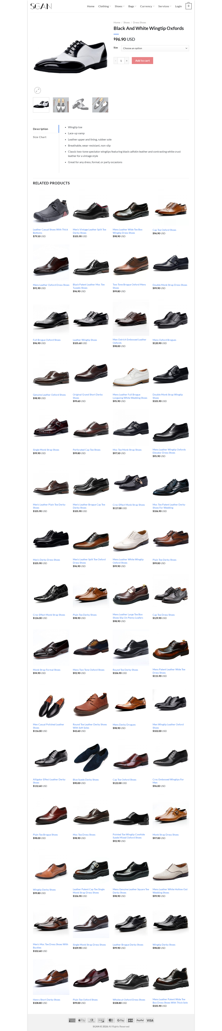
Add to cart (142, 60)
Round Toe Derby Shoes (125, 669)
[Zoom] (37, 90)
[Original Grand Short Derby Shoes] (91, 372)
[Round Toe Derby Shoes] (131, 647)
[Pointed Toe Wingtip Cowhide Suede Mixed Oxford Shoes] (131, 812)
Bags (131, 6)
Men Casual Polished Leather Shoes (48, 726)
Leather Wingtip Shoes (85, 339)
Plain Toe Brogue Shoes (45, 834)
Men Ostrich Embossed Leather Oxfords (129, 341)
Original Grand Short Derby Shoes (88, 396)
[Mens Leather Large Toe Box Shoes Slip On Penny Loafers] (131, 592)
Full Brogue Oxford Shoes (47, 339)
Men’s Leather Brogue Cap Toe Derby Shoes (89, 506)
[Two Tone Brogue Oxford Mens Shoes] (131, 262)
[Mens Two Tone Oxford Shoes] (91, 647)
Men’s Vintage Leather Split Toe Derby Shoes (89, 231)
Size (116, 48)
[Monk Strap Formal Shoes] (51, 647)
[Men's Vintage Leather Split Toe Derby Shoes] (91, 207)
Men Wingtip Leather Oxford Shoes (168, 726)
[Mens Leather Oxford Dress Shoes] (51, 262)
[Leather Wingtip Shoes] (91, 317)
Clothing (103, 6)
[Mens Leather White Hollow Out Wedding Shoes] (171, 867)
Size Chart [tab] (39, 137)
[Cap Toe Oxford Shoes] (171, 207)
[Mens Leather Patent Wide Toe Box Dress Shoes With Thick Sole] (171, 977)
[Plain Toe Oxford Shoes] (91, 977)
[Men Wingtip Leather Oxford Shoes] (171, 702)
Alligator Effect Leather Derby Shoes (49, 781)
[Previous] (39, 57)
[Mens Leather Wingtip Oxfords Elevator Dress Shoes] (171, 427)
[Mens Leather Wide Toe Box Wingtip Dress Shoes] (131, 207)
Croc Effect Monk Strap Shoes (129, 504)
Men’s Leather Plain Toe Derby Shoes (49, 506)
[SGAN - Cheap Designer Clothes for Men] (41, 6)
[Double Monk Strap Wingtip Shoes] (171, 372)
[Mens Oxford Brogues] (171, 317)
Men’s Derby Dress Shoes (46, 559)
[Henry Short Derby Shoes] (51, 977)
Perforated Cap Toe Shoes (86, 449)
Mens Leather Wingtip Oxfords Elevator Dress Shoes (169, 451)
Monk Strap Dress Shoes (166, 834)
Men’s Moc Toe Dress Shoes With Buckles (50, 946)
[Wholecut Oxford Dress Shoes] (131, 977)
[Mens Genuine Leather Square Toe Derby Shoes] (131, 867)
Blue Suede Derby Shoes (86, 779)
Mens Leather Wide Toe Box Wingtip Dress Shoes (127, 231)
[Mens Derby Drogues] (131, 702)
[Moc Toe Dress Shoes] (91, 812)
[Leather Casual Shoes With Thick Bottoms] (51, 207)
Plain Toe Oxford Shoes (85, 999)
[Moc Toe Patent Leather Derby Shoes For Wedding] (171, 482)
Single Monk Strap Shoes (46, 449)
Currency (146, 6)
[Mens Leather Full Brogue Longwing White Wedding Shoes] (131, 372)
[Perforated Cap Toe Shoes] (91, 427)
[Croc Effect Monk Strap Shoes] (131, 482)
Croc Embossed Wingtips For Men (168, 781)
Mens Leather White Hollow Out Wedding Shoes (170, 891)
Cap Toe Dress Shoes (164, 614)
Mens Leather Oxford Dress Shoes (51, 284)
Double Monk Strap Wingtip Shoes (168, 396)
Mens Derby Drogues (124, 724)
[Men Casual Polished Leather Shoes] (51, 702)
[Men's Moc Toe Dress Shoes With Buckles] (51, 922)
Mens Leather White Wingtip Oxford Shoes (128, 561)
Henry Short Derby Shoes (46, 999)
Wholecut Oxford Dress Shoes (129, 999)
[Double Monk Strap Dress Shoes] (171, 262)
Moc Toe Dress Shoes (84, 834)
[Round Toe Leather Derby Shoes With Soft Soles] (91, 702)
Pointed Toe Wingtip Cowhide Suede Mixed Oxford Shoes (129, 836)
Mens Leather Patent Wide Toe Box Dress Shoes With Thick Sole (170, 1001)
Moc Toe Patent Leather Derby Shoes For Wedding (169, 506)
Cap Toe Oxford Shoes (164, 229)
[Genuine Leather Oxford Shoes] (51, 372)
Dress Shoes (139, 22)
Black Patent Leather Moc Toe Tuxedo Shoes (89, 286)
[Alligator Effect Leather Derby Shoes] (51, 757)
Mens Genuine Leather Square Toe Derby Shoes (131, 891)
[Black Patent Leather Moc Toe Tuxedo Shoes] (91, 262)
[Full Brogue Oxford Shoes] (51, 317)
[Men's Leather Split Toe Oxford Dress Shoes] (91, 537)
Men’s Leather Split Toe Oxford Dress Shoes (89, 561)
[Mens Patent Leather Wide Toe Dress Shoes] (171, 647)
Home (91, 6)
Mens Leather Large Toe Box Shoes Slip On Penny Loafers (128, 616)
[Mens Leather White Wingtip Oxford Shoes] (131, 537)
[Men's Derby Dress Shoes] (51, 537)
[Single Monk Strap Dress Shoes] (91, 922)
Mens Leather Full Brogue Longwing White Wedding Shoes (130, 396)
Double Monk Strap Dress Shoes (170, 284)
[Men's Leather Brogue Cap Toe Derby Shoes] (91, 482)
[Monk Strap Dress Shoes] (171, 812)
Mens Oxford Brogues (164, 339)
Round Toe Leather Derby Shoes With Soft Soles (90, 726)
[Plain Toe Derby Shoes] (171, 537)
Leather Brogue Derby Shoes (128, 944)
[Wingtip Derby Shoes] (51, 867)
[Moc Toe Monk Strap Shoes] (131, 427)
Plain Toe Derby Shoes (164, 559)
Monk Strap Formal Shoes (46, 669)
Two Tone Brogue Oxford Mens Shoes (129, 286)
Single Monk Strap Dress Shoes (89, 944)
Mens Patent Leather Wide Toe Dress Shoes (169, 671)
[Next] (102, 57)
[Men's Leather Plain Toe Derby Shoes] (51, 482)
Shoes (118, 6)
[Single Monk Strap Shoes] (51, 427)
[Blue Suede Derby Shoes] (91, 757)
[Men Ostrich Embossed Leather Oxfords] (131, 317)
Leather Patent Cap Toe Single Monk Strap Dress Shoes (89, 891)
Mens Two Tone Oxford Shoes (88, 669)
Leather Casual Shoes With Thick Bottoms (50, 231)
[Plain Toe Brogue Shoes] (51, 812)
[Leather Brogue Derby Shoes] (131, 922)
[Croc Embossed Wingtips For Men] (171, 757)
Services (163, 6)
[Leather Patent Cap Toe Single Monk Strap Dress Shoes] (91, 867)
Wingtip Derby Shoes (44, 889)
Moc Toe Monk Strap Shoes (127, 449)
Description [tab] (40, 128)
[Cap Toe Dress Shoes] (171, 592)
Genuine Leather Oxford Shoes (49, 394)
